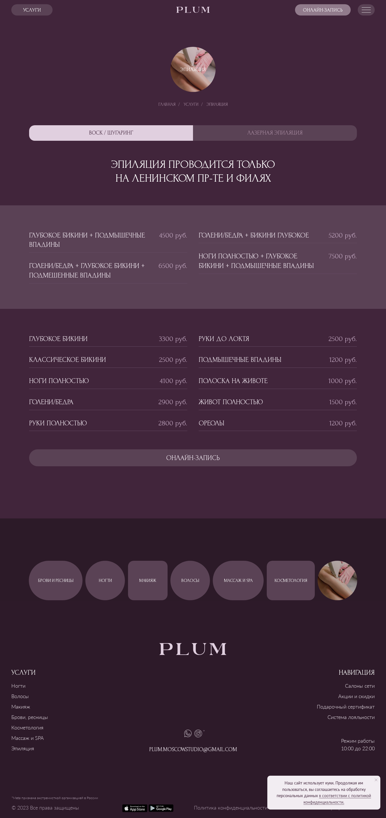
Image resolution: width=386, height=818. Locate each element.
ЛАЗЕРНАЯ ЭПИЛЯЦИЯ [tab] (275, 133)
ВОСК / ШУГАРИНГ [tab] (111, 133)
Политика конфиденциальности (231, 807)
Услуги (191, 104)
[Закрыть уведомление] (376, 780)
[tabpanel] (193, 257)
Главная (167, 104)
